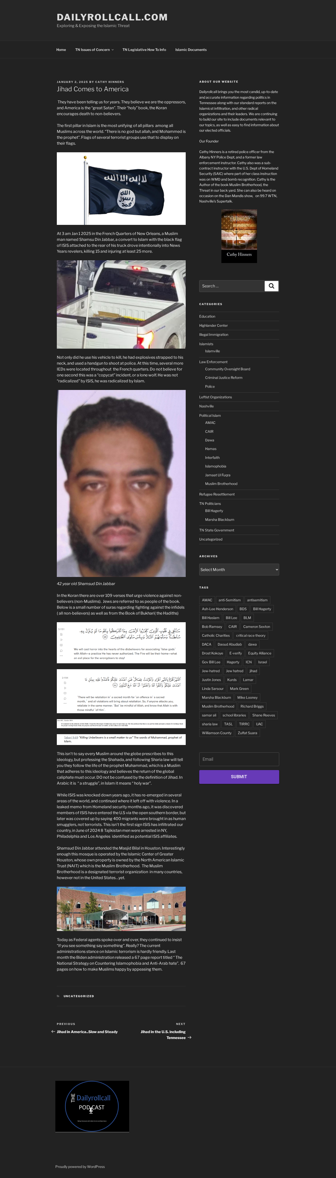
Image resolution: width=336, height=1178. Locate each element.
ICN (249, 662)
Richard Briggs (252, 706)
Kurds (232, 680)
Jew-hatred (211, 671)
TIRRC (244, 724)
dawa (252, 644)
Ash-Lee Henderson (217, 609)
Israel (262, 662)
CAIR (209, 431)
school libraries (234, 715)
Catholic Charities (216, 635)
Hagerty (233, 662)
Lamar (248, 680)
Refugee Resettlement (217, 494)
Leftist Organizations (215, 397)
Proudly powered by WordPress (80, 1166)
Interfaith (212, 457)
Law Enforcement (213, 362)
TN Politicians (210, 503)
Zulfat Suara (247, 733)
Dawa (209, 440)
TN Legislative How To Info (144, 49)
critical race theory (250, 635)
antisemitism (257, 600)
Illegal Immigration (213, 334)
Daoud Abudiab (230, 644)
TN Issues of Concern (92, 49)
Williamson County (216, 733)
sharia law (210, 724)
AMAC (210, 422)
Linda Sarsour (213, 688)
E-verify (235, 653)
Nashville (206, 406)
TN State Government (216, 530)
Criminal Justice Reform (224, 377)
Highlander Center (213, 325)
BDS (243, 609)
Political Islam (210, 415)
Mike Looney (247, 697)
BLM (247, 618)
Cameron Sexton (256, 626)
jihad (253, 671)
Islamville (212, 351)
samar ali (209, 715)
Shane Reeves (263, 715)
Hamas (210, 449)
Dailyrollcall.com (112, 17)
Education (207, 316)
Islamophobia (215, 466)
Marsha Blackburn (219, 519)
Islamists (206, 344)
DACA (206, 644)
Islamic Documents (191, 49)
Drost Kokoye (212, 653)
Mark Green (239, 688)
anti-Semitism (230, 600)
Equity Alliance (259, 653)
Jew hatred (234, 671)
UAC (259, 724)
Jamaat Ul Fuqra (217, 475)
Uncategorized (79, 996)
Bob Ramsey (212, 626)
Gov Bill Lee (211, 662)
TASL (228, 724)
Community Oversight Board (227, 369)
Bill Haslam (210, 618)
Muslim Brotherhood (221, 483)
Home (61, 49)
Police (210, 386)
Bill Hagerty (214, 511)
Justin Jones (211, 680)
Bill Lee (231, 618)
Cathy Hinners (109, 82)
